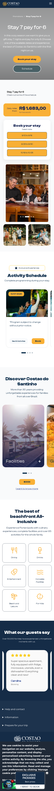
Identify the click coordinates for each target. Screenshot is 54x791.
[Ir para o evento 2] (27, 352)
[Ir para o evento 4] (32, 352)
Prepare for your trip (16, 725)
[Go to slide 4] (31, 216)
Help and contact (15, 709)
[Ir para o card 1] (24, 473)
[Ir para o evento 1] (23, 352)
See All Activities (18, 341)
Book (38, 341)
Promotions (18, 16)
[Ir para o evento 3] (30, 352)
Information (11, 717)
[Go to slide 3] (27, 216)
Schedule (27, 68)
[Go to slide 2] (23, 216)
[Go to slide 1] (20, 216)
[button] (50, 3)
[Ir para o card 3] (31, 473)
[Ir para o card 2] (28, 473)
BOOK (27, 482)
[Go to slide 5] (33, 216)
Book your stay (27, 59)
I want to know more (27, 488)
